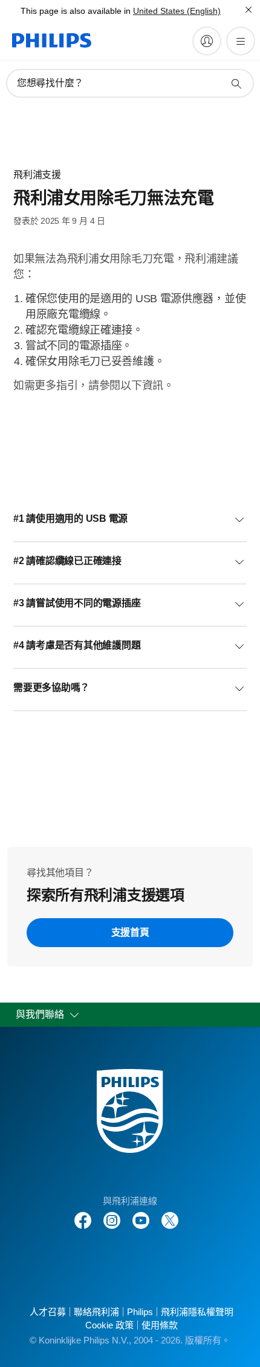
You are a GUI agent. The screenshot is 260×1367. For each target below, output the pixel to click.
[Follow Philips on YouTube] (141, 1214)
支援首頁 (130, 932)
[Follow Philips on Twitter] (170, 1214)
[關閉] (248, 9)
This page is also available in (76, 11)
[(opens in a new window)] (112, 1214)
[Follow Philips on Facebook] (83, 1214)
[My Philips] (206, 41)
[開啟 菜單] (240, 41)
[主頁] (51, 40)
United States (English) (177, 11)
